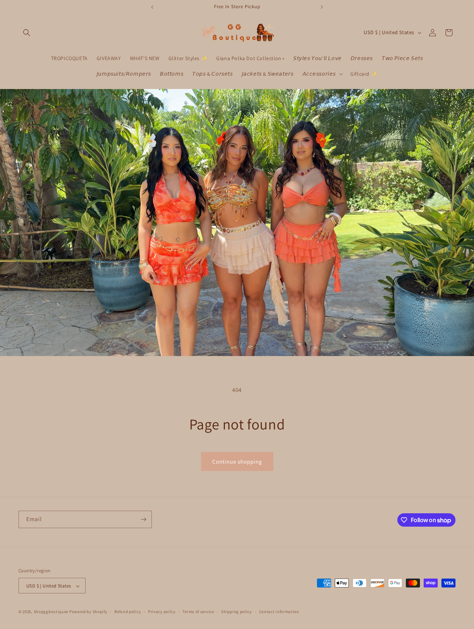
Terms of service (198, 611)
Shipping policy (236, 611)
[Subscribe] (143, 519)
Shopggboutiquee (51, 612)
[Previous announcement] (152, 7)
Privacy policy (162, 611)
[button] (27, 32)
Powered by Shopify (88, 612)
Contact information (279, 611)
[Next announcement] (322, 7)
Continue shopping (237, 461)
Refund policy (127, 611)
